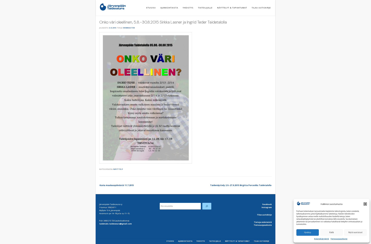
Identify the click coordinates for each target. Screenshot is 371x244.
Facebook (267, 204)
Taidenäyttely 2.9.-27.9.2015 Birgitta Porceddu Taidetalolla (240, 185)
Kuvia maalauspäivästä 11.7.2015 (117, 185)
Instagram (267, 207)
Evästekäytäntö (321, 239)
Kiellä (331, 232)
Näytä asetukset (355, 232)
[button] (365, 204)
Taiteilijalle (205, 7)
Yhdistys (188, 7)
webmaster (129, 28)
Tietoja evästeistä (263, 222)
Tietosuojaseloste (338, 239)
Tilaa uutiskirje (261, 7)
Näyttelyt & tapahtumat (232, 7)
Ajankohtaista (169, 7)
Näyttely (118, 169)
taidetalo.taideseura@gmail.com (115, 223)
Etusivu (151, 7)
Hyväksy (307, 232)
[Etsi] (206, 206)
